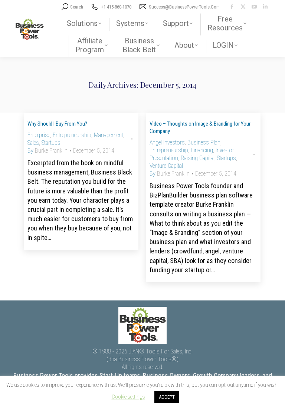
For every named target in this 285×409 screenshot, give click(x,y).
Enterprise (38, 135)
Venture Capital (166, 165)
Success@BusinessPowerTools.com (184, 7)
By (47, 150)
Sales (33, 142)
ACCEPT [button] (167, 397)
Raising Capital (197, 158)
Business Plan (203, 142)
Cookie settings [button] (128, 396)
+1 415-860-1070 (116, 7)
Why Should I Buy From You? (57, 123)
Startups (51, 142)
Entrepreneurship (72, 135)
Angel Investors (167, 142)
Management (108, 135)
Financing (202, 150)
